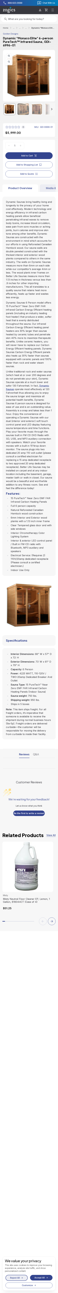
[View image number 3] (37, 109)
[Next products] (52, 921)
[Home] (9, 10)
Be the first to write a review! (29, 813)
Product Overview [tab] (20, 188)
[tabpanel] (29, 465)
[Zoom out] (9, 61)
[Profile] (40, 10)
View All (51, 835)
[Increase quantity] (20, 145)
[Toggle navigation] (52, 10)
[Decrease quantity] (9, 145)
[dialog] (29, 1273)
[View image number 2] (23, 109)
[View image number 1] (9, 109)
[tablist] (29, 188)
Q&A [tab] (36, 754)
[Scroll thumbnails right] (49, 109)
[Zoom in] (9, 55)
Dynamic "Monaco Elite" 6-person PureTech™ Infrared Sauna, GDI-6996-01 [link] (43, 28)
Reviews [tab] (24, 754)
